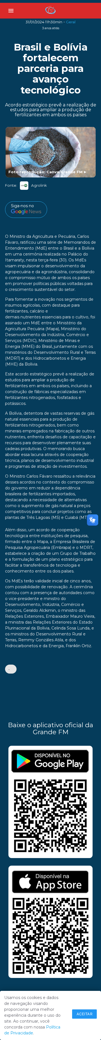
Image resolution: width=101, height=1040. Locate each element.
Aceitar (85, 1014)
